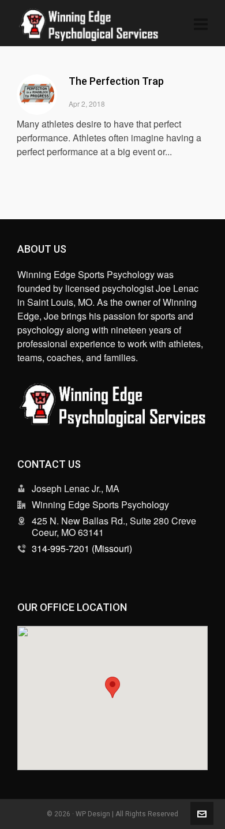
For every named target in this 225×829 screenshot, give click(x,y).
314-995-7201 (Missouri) (82, 548)
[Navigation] (201, 23)
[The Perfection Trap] (37, 94)
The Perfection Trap (116, 81)
